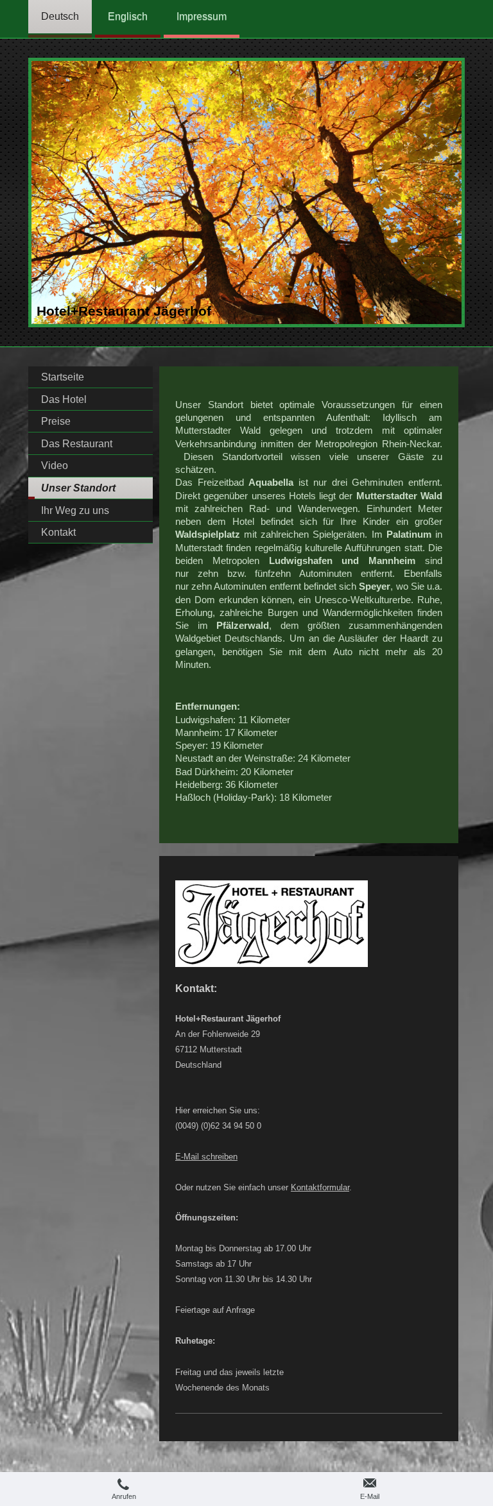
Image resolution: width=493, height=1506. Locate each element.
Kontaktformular (320, 1187)
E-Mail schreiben (206, 1156)
